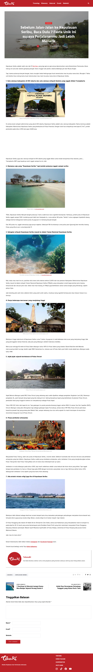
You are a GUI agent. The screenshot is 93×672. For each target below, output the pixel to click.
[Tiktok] (61, 669)
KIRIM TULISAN (60, 659)
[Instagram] (56, 669)
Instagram (33, 542)
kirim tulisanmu (32, 546)
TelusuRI (45, 46)
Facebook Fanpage (46, 542)
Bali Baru (35, 66)
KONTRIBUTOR (60, 662)
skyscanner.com (39, 209)
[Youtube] (70, 669)
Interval (52, 3)
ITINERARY (48, 23)
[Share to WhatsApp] (90, 575)
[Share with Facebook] (85, 575)
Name (8, 623)
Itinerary (44, 3)
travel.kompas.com (47, 275)
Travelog (36, 3)
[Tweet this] (88, 575)
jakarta (9, 575)
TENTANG (59, 656)
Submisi (66, 3)
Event (59, 3)
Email (8, 629)
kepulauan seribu (21, 575)
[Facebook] (65, 669)
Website (8, 635)
